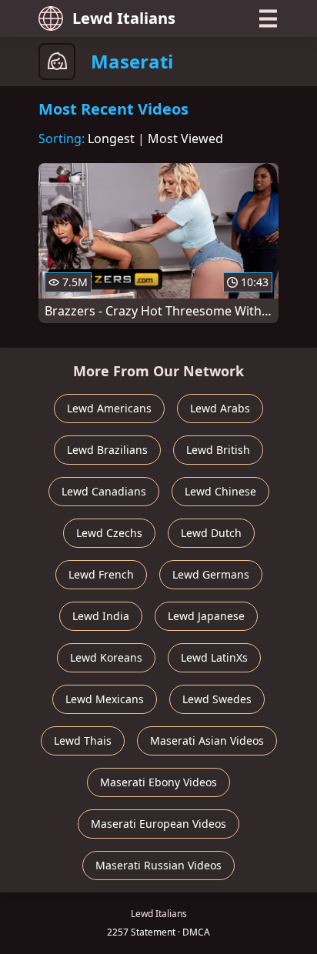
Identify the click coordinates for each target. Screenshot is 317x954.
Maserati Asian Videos (207, 740)
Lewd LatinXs (214, 657)
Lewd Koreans (106, 657)
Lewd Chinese (220, 491)
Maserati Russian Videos (158, 865)
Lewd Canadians (104, 491)
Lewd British (218, 449)
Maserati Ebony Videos (158, 782)
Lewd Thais (83, 740)
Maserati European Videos (158, 823)
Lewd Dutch (211, 532)
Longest (111, 138)
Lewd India (100, 616)
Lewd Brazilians (107, 449)
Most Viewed (185, 138)
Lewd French (101, 574)
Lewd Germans (210, 574)
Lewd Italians (123, 18)
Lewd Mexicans (104, 699)
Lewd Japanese (206, 616)
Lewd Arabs (220, 408)
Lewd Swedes (217, 699)
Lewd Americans (109, 408)
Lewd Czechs (109, 532)
